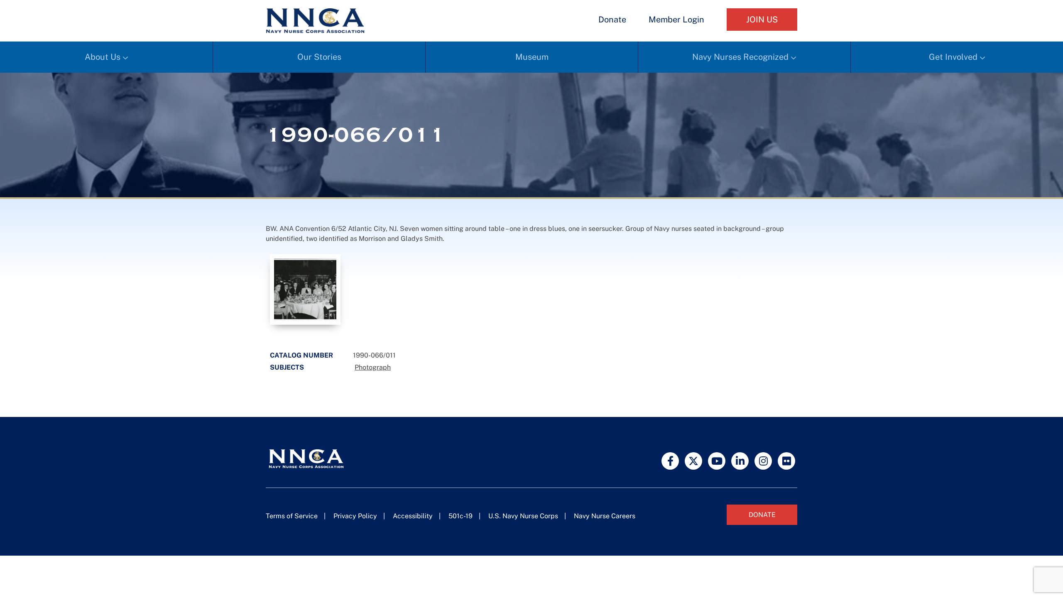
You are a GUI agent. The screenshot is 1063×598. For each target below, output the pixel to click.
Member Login (676, 20)
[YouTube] (716, 461)
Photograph (373, 367)
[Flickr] (786, 461)
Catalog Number (301, 355)
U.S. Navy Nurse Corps (523, 516)
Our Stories (319, 57)
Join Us (762, 20)
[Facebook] (670, 461)
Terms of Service (292, 516)
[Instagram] (763, 461)
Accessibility (413, 516)
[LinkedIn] (740, 461)
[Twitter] (693, 461)
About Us (102, 57)
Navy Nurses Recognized (740, 57)
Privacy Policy (355, 516)
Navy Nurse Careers (604, 516)
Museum (532, 57)
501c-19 (460, 516)
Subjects (287, 367)
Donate (612, 20)
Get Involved (953, 57)
